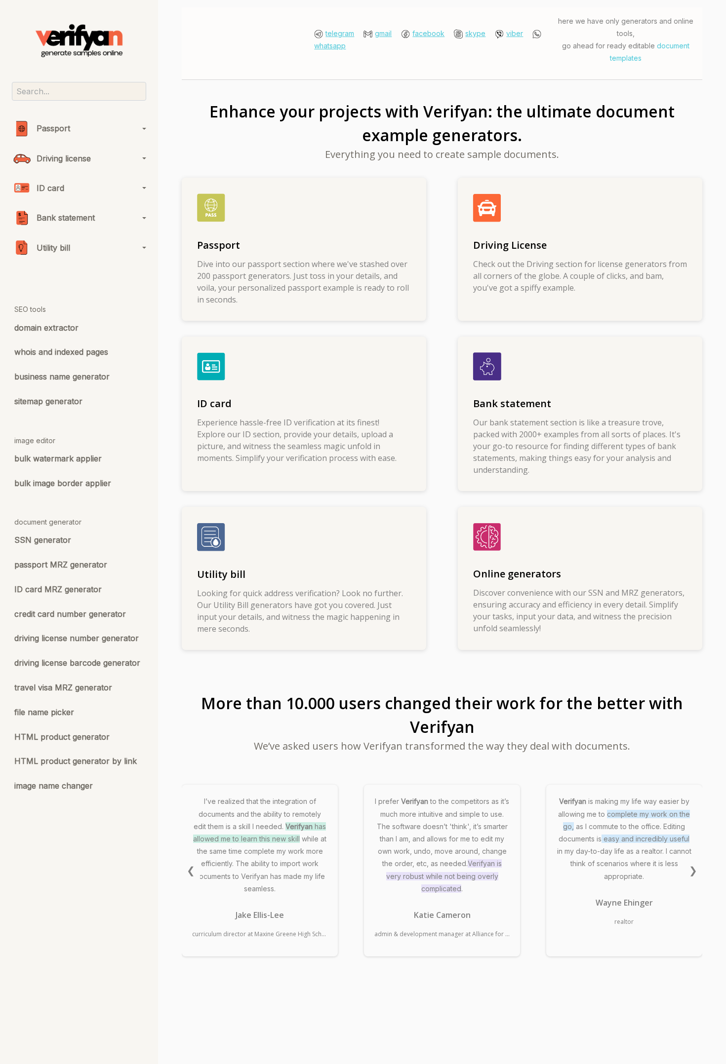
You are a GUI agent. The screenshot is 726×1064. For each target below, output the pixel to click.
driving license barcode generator (77, 663)
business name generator (62, 376)
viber (514, 33)
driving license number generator (76, 638)
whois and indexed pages (61, 352)
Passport (53, 128)
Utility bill (53, 248)
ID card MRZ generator (58, 589)
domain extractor (46, 328)
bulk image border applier (62, 483)
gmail (383, 33)
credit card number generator (70, 614)
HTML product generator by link (75, 761)
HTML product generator (62, 737)
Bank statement (66, 218)
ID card (50, 188)
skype (475, 33)
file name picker (44, 712)
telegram (339, 33)
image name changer (53, 786)
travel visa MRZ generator (63, 687)
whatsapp (330, 45)
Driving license (64, 158)
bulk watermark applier (58, 458)
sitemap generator (48, 401)
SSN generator (42, 540)
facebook (428, 33)
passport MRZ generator (60, 565)
